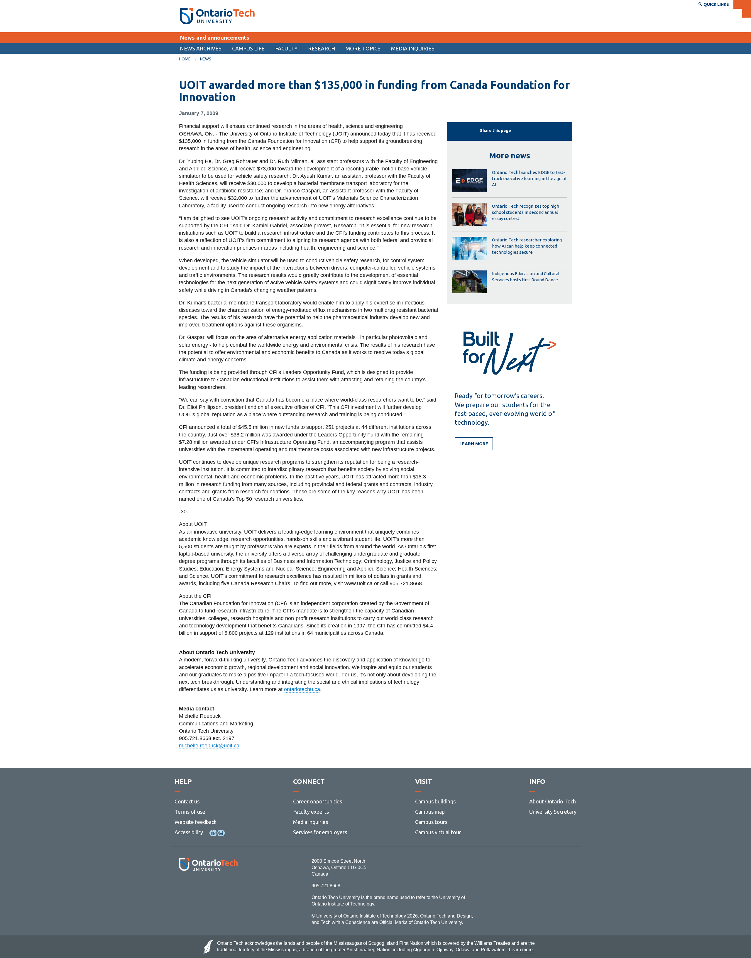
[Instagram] (208, 886)
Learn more (473, 443)
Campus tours (431, 822)
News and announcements (214, 37)
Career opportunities (317, 801)
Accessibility (189, 832)
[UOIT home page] (217, 16)
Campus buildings (435, 801)
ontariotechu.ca (302, 689)
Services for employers (320, 832)
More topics (363, 48)
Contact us (187, 801)
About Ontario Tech (552, 801)
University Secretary (552, 812)
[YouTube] (234, 886)
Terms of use (190, 812)
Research (321, 48)
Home (185, 59)
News (205, 59)
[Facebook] (182, 886)
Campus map (430, 812)
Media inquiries (412, 48)
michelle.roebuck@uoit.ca (209, 746)
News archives (200, 48)
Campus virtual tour (438, 832)
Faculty (286, 48)
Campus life (248, 48)
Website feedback (195, 822)
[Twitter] (195, 886)
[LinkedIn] (221, 886)
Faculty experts (311, 812)
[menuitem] (201, 48)
